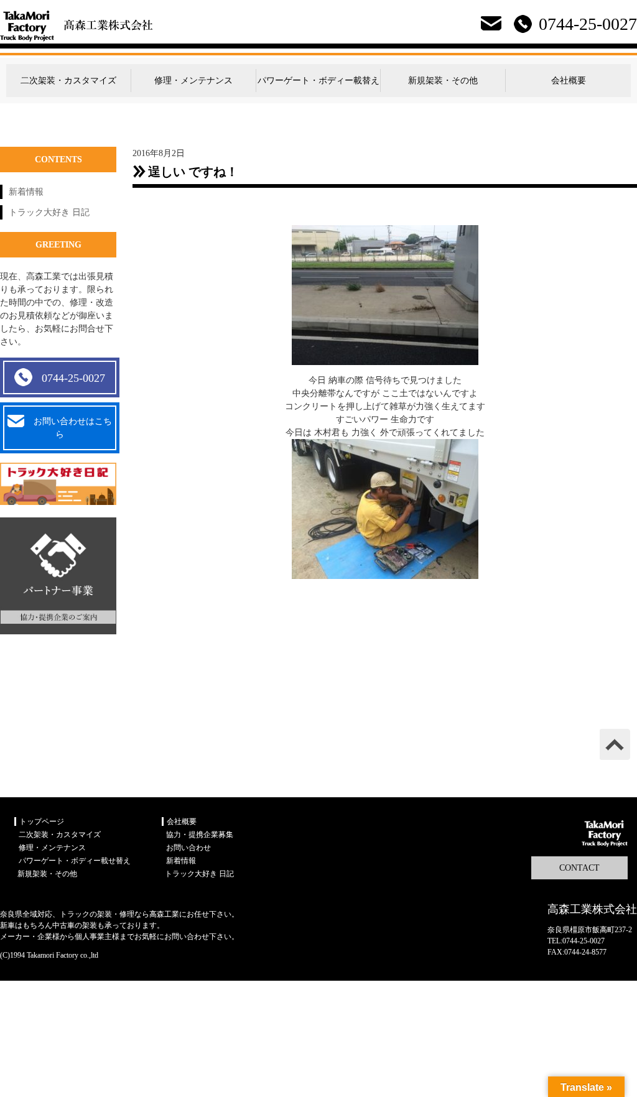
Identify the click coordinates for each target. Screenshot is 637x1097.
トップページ (41, 821)
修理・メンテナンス (193, 80)
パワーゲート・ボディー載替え (318, 80)
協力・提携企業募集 (199, 834)
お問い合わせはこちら (73, 428)
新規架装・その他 (443, 80)
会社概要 (568, 80)
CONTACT (579, 868)
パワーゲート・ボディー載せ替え (75, 860)
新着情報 (26, 192)
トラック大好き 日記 (49, 212)
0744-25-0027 (73, 378)
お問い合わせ (188, 847)
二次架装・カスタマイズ (68, 80)
